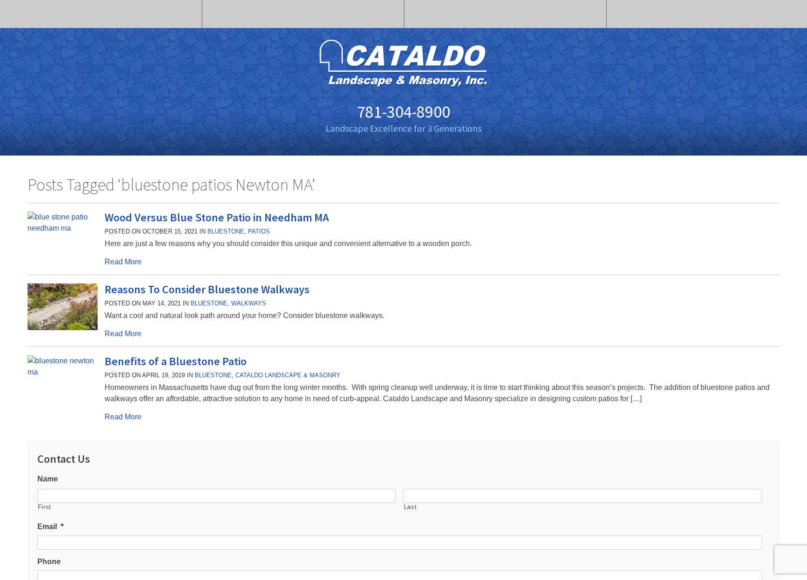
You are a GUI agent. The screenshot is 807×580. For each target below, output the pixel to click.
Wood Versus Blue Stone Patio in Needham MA (217, 217)
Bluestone (225, 231)
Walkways (248, 303)
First (44, 506)
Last (410, 506)
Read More (123, 262)
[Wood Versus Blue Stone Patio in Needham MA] (63, 228)
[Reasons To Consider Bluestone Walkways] (63, 328)
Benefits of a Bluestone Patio (176, 361)
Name (47, 479)
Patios (259, 231)
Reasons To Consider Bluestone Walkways (207, 289)
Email (50, 526)
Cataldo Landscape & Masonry (287, 375)
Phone (49, 562)
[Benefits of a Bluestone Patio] (63, 372)
